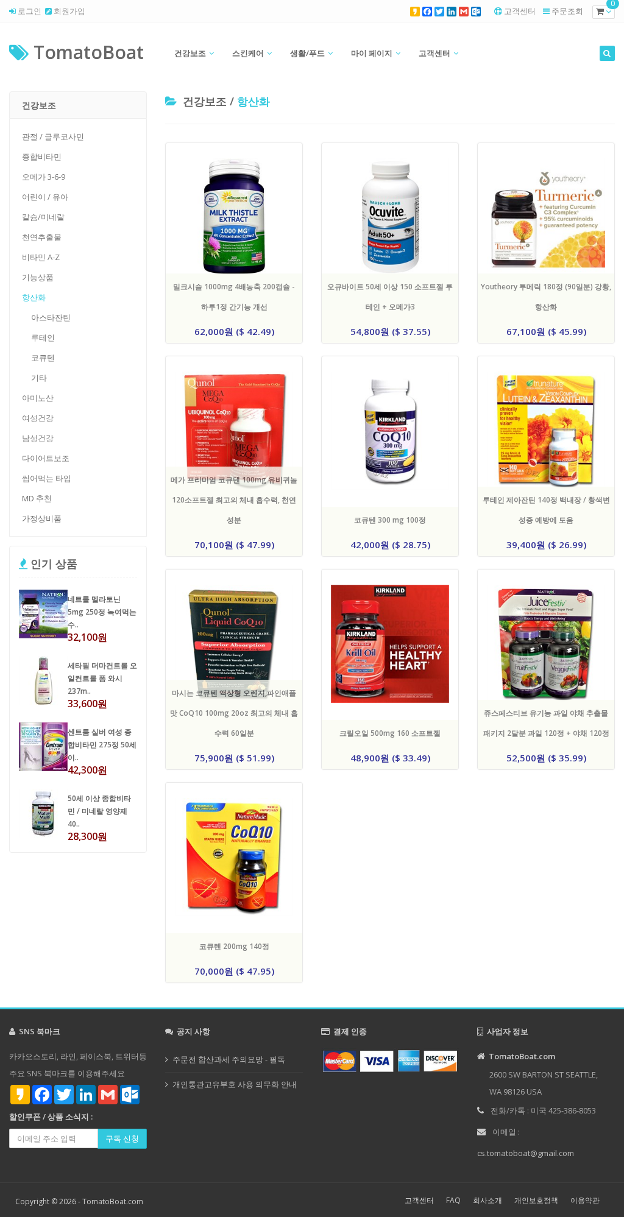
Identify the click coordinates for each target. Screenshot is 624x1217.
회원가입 (68, 10)
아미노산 (38, 397)
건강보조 (190, 53)
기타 (39, 377)
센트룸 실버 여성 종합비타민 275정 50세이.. (102, 745)
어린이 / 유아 (45, 196)
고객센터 (520, 10)
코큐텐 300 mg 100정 (390, 520)
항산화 (34, 297)
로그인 (28, 10)
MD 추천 (37, 498)
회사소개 (487, 1200)
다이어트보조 (45, 458)
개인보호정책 (536, 1200)
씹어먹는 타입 (46, 478)
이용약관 (585, 1200)
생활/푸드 (307, 53)
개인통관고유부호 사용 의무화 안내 (234, 1084)
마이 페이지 (371, 53)
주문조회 (567, 10)
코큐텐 (43, 357)
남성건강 (38, 437)
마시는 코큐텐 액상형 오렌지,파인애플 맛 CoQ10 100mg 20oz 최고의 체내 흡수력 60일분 (234, 713)
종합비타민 (42, 156)
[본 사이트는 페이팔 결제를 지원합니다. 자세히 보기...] (390, 1060)
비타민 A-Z (41, 257)
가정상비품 (42, 518)
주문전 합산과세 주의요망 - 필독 (228, 1059)
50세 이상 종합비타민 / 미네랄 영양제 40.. (99, 811)
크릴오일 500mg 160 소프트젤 (390, 733)
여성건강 (38, 417)
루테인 (43, 337)
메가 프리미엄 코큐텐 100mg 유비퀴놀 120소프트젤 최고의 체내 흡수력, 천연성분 (234, 499)
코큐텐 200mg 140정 (234, 946)
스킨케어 (248, 53)
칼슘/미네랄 (43, 216)
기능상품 (38, 277)
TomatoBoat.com (112, 1201)
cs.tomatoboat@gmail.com (525, 1153)
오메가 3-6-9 (43, 176)
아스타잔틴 (51, 317)
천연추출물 (42, 236)
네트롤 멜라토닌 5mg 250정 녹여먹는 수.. (102, 612)
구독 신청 (122, 1138)
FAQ (453, 1200)
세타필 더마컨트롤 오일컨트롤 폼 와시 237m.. (102, 678)
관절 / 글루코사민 (53, 136)
